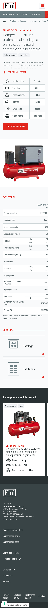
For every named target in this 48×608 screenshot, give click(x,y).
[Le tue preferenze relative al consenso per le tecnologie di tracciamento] (4, 603)
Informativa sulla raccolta (15, 605)
